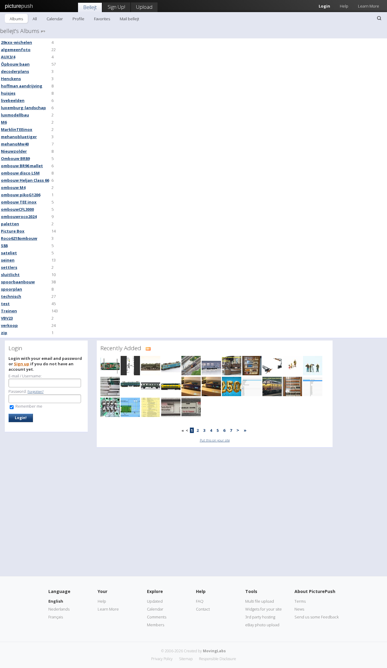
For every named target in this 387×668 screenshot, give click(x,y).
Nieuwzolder (14, 151)
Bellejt (90, 7)
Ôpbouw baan (15, 64)
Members (155, 624)
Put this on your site (215, 440)
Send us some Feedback (316, 617)
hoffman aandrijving (21, 86)
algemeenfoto (16, 49)
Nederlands (59, 609)
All (35, 18)
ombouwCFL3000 (17, 209)
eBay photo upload (262, 624)
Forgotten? (36, 391)
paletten (10, 223)
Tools (251, 591)
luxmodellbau (15, 115)
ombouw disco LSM (20, 173)
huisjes (8, 93)
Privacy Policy (162, 658)
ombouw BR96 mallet (22, 165)
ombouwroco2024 (19, 216)
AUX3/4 (8, 57)
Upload (144, 6)
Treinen (9, 311)
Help (344, 6)
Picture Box (12, 231)
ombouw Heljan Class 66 (25, 180)
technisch (11, 296)
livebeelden (12, 100)
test (5, 303)
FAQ (199, 601)
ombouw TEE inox (19, 202)
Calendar (55, 18)
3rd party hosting (260, 617)
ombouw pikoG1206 (20, 194)
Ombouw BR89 (15, 158)
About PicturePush (314, 591)
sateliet (9, 253)
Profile (78, 18)
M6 (4, 122)
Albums (16, 18)
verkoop (9, 325)
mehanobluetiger (19, 136)
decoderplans (15, 71)
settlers (9, 267)
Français (55, 617)
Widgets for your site (263, 609)
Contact (203, 609)
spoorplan (11, 289)
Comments (156, 617)
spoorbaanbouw (18, 282)
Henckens (11, 78)
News (299, 609)
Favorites (102, 18)
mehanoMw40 (15, 144)
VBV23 (7, 318)
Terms (300, 601)
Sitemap (186, 658)
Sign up (21, 364)
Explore (155, 591)
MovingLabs (214, 650)
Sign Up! (116, 6)
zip (4, 332)
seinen (8, 260)
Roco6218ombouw (19, 238)
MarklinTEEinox (16, 129)
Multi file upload (259, 601)
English (55, 601)
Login (324, 6)
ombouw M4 (13, 187)
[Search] (379, 18)
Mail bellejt (129, 18)
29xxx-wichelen (16, 42)
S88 (4, 245)
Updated (155, 601)
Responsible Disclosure (217, 658)
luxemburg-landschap (23, 107)
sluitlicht (10, 274)
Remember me (28, 406)
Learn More (368, 6)
